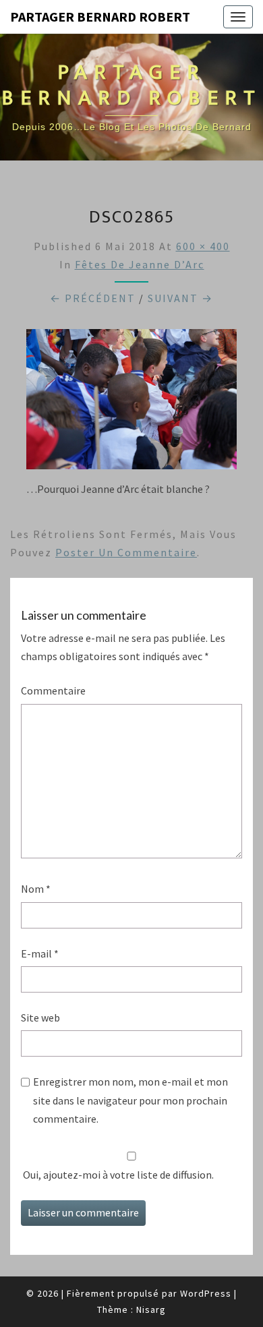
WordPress (205, 1293)
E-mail (40, 953)
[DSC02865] (131, 403)
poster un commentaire (126, 552)
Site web (40, 1017)
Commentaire (53, 690)
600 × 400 (203, 246)
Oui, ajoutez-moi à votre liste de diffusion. (117, 1174)
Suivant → (180, 298)
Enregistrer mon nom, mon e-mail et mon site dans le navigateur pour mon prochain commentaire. (130, 1100)
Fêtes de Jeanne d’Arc (139, 264)
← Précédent (93, 298)
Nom (36, 888)
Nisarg (151, 1309)
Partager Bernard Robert (100, 16)
